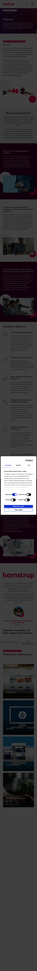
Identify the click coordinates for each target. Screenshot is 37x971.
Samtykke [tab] (8, 465)
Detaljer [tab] (18, 465)
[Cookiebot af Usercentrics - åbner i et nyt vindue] (25, 461)
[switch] (28, 494)
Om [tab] (29, 465)
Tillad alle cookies (18, 506)
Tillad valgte (18, 510)
